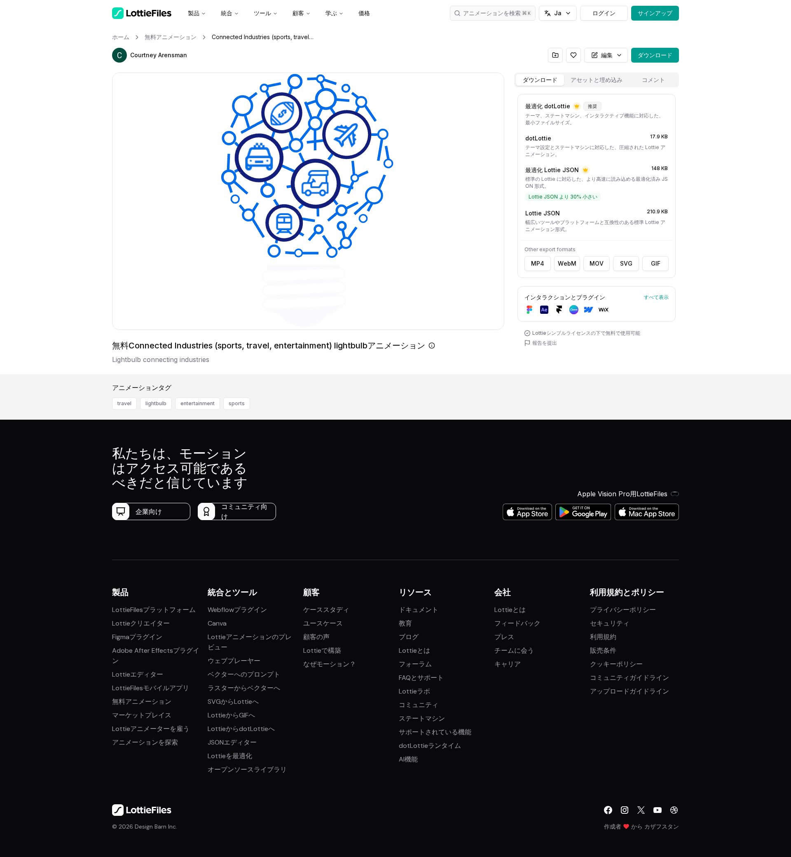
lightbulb (155, 403)
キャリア (507, 664)
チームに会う (514, 650)
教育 (405, 623)
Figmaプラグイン (137, 637)
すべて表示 (656, 297)
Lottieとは (414, 650)
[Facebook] (608, 810)
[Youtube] (657, 810)
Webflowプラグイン (237, 609)
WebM (567, 263)
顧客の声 (316, 637)
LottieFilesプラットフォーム (154, 609)
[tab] (540, 80)
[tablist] (596, 79)
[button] (119, 55)
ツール (262, 12)
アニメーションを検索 (492, 12)
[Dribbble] (674, 810)
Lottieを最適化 (230, 756)
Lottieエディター (137, 674)
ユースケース (323, 623)
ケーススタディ (326, 609)
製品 (193, 12)
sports (237, 403)
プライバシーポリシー (623, 609)
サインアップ (655, 12)
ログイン (603, 12)
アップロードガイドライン (629, 691)
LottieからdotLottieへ (241, 728)
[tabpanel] (596, 232)
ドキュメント (418, 609)
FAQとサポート (421, 677)
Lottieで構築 (322, 650)
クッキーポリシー (616, 664)
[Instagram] (625, 810)
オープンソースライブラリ (247, 769)
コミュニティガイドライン (629, 677)
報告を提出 (544, 343)
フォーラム (415, 664)
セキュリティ (610, 623)
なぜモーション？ (329, 664)
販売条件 (603, 650)
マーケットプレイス (141, 715)
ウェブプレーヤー (234, 660)
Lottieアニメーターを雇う (151, 728)
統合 (226, 12)
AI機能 (408, 759)
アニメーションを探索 (145, 742)
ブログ (409, 637)
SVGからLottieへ (233, 701)
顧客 (298, 12)
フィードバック (517, 623)
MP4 (537, 263)
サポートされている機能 (435, 732)
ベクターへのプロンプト (244, 674)
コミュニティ (418, 705)
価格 (364, 12)
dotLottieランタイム (430, 745)
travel (124, 403)
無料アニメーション (141, 701)
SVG (626, 263)
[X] (641, 810)
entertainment (197, 403)
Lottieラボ (414, 691)
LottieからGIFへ (231, 715)
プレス (504, 637)
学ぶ (331, 12)
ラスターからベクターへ (244, 688)
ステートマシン (422, 718)
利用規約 (603, 637)
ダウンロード (655, 54)
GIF (655, 263)
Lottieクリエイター (141, 623)
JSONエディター (232, 742)
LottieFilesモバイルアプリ (150, 688)
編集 (607, 54)
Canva (217, 623)
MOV (597, 263)
